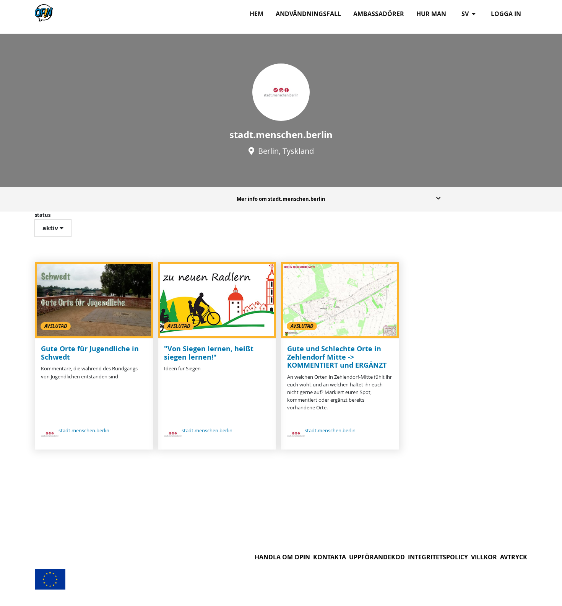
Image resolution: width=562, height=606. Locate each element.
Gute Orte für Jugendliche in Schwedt (90, 353)
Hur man (431, 14)
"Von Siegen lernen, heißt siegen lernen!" (208, 353)
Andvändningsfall (308, 14)
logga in (506, 14)
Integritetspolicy (438, 557)
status (42, 215)
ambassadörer (378, 14)
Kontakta (329, 557)
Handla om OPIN (282, 557)
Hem (256, 14)
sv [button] (465, 14)
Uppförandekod (377, 557)
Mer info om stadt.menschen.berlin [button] (281, 198)
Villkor (484, 557)
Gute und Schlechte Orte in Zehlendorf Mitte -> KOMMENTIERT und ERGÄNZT (337, 357)
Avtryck (513, 557)
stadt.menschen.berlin (83, 430)
